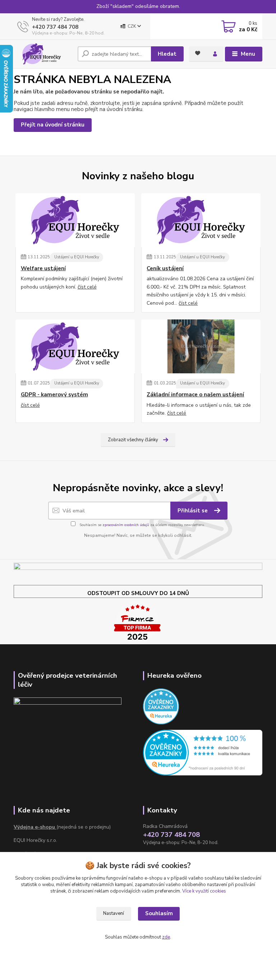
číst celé (87, 287)
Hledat (167, 53)
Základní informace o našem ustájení (195, 395)
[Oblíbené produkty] (197, 53)
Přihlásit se (193, 510)
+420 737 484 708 (55, 27)
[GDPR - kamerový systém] (75, 346)
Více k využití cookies (204, 891)
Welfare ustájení (43, 269)
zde (166, 937)
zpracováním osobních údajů (125, 524)
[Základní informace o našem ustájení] (201, 346)
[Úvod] (43, 54)
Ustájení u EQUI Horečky (76, 257)
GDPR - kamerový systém (54, 395)
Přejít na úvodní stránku (52, 124)
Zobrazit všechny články (133, 440)
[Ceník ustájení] (201, 220)
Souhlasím (159, 913)
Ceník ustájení (165, 269)
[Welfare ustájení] (75, 220)
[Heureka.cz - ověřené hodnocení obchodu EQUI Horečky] (202, 752)
